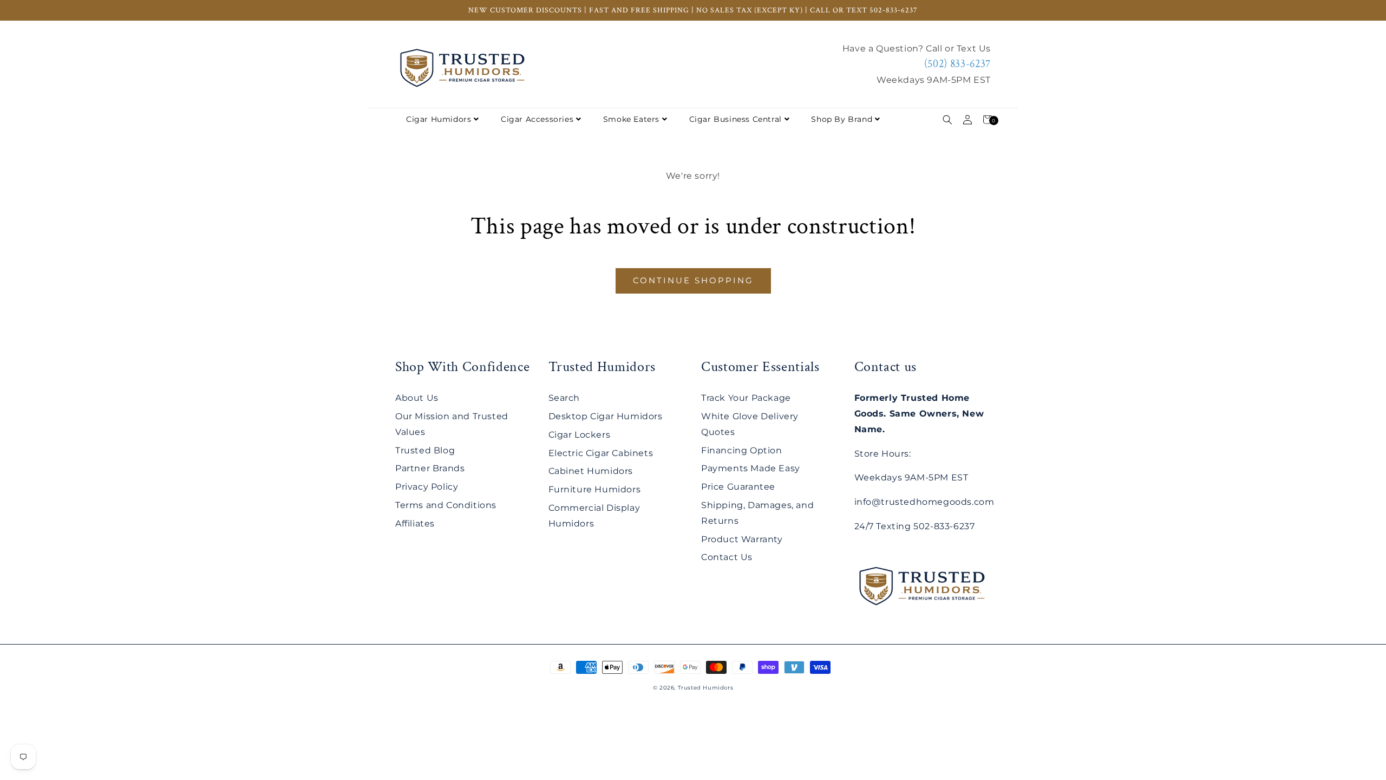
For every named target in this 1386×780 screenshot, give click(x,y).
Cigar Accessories (537, 119)
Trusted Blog (425, 450)
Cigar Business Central (735, 119)
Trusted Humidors (706, 687)
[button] (947, 119)
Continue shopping (693, 280)
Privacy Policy (426, 487)
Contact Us (727, 557)
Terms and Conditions (445, 505)
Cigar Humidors (438, 119)
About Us (417, 398)
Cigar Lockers (579, 435)
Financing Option (741, 450)
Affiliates (415, 523)
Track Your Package (746, 398)
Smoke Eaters (631, 119)
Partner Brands (430, 468)
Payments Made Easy (750, 468)
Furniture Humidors (594, 489)
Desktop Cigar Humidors (605, 416)
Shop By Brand (841, 119)
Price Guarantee (738, 487)
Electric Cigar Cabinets (600, 453)
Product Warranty (742, 539)
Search (564, 398)
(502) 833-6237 (957, 64)
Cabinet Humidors (590, 471)
